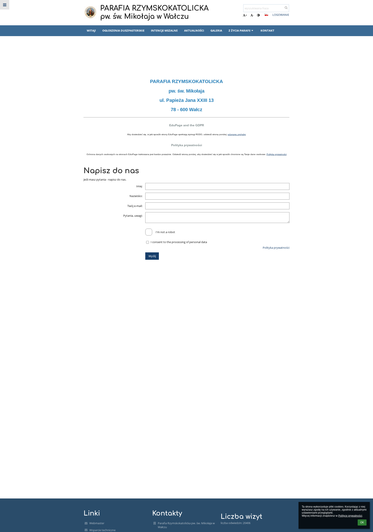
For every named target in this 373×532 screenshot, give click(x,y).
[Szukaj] (286, 7)
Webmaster (96, 523)
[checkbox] (148, 232)
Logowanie (280, 15)
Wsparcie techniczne (102, 530)
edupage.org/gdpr (237, 134)
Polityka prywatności (112, 60)
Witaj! (88, 60)
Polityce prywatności (350, 515)
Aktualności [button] (194, 30)
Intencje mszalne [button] (164, 30)
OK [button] (362, 522)
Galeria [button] (216, 30)
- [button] (253, 15)
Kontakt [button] (267, 30)
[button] (258, 15)
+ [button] (246, 15)
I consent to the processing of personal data (179, 242)
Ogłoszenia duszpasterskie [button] (123, 30)
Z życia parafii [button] (239, 30)
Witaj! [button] (91, 30)
